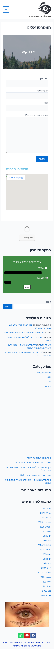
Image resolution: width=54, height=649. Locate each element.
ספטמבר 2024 (44, 545)
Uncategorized (44, 372)
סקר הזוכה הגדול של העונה (39, 458)
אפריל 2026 (45, 513)
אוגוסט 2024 (45, 549)
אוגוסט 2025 (45, 527)
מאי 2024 (46, 563)
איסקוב (43, 278)
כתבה (48, 381)
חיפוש (48, 302)
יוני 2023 (47, 586)
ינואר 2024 (46, 568)
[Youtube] (27, 635)
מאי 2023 (46, 591)
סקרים (48, 386)
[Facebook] (33, 635)
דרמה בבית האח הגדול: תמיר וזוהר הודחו (33, 462)
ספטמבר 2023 (44, 572)
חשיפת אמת (45, 345)
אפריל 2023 (45, 595)
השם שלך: (43, 78)
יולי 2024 (47, 554)
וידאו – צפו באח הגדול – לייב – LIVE (35, 475)
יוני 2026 (47, 508)
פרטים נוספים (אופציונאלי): (36, 115)
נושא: (45, 103)
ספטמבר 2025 (44, 522)
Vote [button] (27, 287)
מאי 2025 (46, 540)
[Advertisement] (27, 422)
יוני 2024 (47, 559)
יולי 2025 (47, 531)
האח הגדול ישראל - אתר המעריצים (40, 16)
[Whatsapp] (21, 635)
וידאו (49, 377)
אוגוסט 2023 (45, 577)
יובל (43, 268)
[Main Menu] (6, 9)
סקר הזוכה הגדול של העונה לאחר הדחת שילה (24, 332)
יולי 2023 (47, 582)
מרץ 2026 (46, 517)
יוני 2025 (47, 536)
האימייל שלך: (42, 91)
